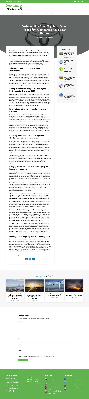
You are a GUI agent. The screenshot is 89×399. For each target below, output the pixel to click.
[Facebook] (75, 1)
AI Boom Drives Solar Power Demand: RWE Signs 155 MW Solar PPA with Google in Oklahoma (34, 296)
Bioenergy (45, 13)
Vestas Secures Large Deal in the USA (74, 387)
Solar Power (38, 13)
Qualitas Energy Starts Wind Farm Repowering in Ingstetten (74, 294)
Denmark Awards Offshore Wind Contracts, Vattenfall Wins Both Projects (55, 391)
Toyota (40, 255)
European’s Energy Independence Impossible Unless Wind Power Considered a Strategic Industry (69, 87)
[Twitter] (78, 1)
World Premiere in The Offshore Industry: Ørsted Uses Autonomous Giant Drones (75, 382)
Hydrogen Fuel (28, 13)
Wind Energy (20, 13)
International (10, 13)
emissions (25, 255)
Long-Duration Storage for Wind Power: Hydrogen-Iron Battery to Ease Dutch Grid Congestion (15, 296)
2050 (21, 255)
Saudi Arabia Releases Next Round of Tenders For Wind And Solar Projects (69, 53)
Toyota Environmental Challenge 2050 (28, 97)
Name (19, 339)
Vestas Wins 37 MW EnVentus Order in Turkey (68, 62)
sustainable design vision (19, 61)
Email (19, 344)
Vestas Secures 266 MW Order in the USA (74, 378)
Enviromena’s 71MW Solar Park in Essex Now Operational (75, 385)
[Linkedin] (82, 1)
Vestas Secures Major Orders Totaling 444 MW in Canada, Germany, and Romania (69, 77)
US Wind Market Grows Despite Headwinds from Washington (54, 294)
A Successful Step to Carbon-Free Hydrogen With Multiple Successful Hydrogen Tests (69, 69)
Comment (20, 321)
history (29, 255)
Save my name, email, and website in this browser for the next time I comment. (37, 356)
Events (52, 13)
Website (19, 350)
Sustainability (35, 255)
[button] (70, 13)
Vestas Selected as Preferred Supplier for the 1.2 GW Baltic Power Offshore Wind (69, 95)
